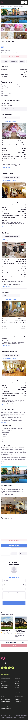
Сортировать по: (5, 549)
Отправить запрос (13, 603)
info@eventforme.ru (9, 663)
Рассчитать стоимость (11, 118)
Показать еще (6, 167)
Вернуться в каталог (7, 614)
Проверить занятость (10, 121)
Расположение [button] (5, 553)
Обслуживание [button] (23, 553)
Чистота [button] (14, 553)
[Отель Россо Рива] (14, 15)
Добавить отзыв (14, 545)
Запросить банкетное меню (15, 109)
